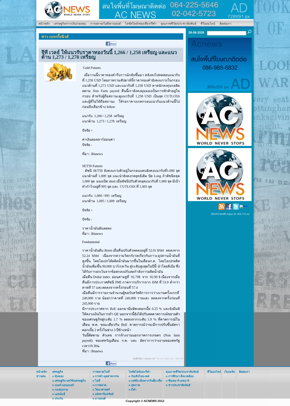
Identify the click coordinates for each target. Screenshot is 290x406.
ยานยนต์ (100, 398)
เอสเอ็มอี (60, 394)
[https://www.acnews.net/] (176, 9)
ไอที (97, 380)
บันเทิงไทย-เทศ (140, 376)
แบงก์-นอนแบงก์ (64, 385)
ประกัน (59, 398)
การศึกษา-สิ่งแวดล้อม (181, 376)
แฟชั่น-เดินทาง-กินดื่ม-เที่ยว (147, 380)
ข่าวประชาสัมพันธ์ (179, 385)
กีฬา (133, 389)
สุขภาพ (135, 385)
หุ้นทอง (59, 376)
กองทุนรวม (61, 389)
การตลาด (100, 385)
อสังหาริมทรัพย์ (104, 394)
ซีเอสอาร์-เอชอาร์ (178, 380)
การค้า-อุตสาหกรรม (107, 376)
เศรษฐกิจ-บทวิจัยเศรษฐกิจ (70, 380)
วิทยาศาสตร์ (102, 389)
